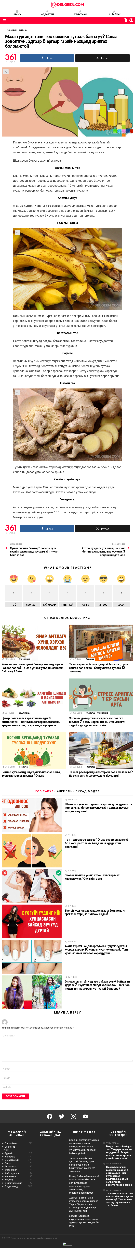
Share (6, 71)
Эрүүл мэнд (24, 659)
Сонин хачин (18, 1160)
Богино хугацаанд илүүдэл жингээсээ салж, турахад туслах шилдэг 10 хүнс (31, 774)
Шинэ (17, 14)
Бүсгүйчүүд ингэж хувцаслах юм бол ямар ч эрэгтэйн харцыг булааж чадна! (94, 912)
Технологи (18, 1166)
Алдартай (47, 14)
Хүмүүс (18, 1179)
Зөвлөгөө (90, 713)
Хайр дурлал (18, 1173)
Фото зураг (18, 1170)
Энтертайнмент (18, 1183)
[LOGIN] (131, 20)
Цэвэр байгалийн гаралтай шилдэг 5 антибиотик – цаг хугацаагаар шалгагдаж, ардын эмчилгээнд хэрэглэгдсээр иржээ (31, 722)
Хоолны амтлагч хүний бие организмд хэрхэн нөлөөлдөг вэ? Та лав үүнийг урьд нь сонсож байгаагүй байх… (32, 668)
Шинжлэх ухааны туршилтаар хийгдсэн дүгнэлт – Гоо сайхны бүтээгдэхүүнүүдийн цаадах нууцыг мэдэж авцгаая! (98, 808)
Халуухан (80, 14)
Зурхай (18, 1153)
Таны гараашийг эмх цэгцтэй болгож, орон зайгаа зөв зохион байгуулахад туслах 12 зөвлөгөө (98, 668)
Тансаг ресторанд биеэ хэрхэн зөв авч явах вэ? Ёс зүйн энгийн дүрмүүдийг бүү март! (101, 774)
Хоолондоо (18, 1176)
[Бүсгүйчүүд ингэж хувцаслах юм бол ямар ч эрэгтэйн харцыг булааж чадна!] (32, 921)
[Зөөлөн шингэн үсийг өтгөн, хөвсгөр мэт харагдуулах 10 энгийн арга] (32, 886)
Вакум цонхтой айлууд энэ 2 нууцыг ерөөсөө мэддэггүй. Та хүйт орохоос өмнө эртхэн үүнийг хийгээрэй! (119, 1152)
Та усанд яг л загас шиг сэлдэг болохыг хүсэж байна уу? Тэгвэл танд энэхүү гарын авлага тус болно (119, 1199)
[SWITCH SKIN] (126, 20)
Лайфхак (90, 659)
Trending (114, 14)
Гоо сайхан (45, 791)
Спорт (18, 1163)
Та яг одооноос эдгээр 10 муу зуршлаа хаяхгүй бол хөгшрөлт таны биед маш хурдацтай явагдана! (96, 843)
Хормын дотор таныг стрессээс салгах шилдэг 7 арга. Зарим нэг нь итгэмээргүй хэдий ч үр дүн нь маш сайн (97, 722)
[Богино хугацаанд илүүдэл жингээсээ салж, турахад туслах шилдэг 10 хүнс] (34, 750)
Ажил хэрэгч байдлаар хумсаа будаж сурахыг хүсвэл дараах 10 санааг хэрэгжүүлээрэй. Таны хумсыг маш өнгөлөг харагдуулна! (97, 950)
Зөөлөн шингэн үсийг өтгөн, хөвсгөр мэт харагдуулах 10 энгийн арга (92, 877)
